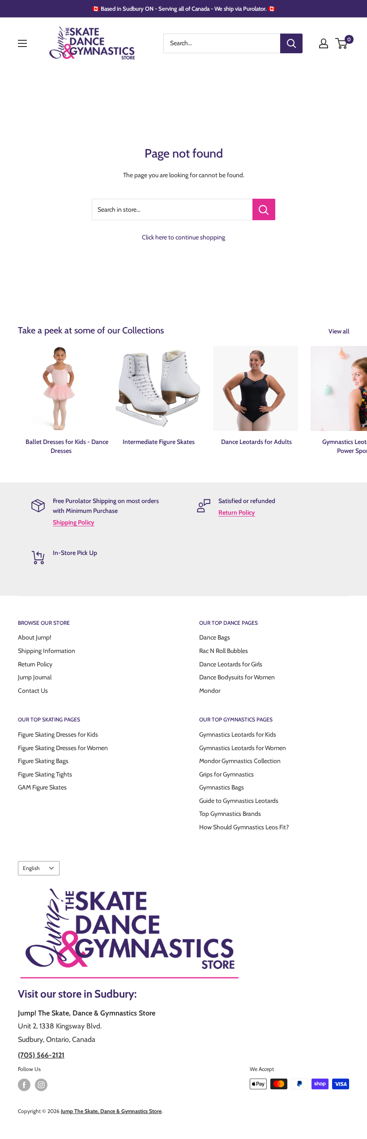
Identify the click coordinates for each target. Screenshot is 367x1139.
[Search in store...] (263, 209)
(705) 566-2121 (41, 1055)
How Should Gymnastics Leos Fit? (244, 827)
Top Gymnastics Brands (230, 814)
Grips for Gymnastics (226, 774)
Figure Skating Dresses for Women (63, 748)
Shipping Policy (73, 522)
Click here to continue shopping (183, 237)
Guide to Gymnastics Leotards (238, 801)
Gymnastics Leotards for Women (242, 748)
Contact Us (33, 691)
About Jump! (34, 637)
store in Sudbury (96, 993)
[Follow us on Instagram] (41, 1085)
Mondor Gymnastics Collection (240, 761)
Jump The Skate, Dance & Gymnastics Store (111, 1111)
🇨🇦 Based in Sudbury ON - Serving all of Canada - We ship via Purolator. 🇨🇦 (183, 8)
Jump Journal (34, 677)
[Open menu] (22, 43)
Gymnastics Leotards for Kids (237, 734)
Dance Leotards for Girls (230, 664)
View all (340, 331)
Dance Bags (214, 637)
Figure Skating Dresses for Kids (58, 734)
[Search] (291, 43)
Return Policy (236, 512)
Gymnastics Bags (221, 787)
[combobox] (221, 43)
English (31, 868)
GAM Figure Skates (42, 787)
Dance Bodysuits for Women (237, 677)
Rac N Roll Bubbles (223, 651)
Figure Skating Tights (45, 774)
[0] (341, 43)
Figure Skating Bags (43, 761)
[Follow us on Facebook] (24, 1085)
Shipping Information (46, 651)
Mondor (209, 691)
